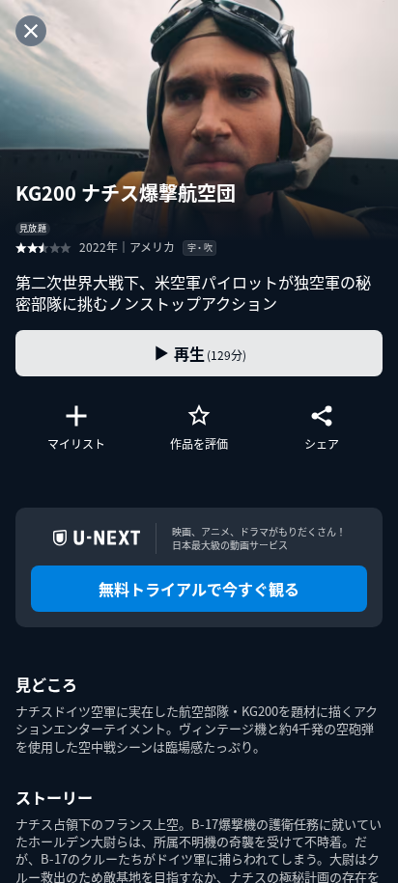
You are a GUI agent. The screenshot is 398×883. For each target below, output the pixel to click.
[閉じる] (30, 30)
